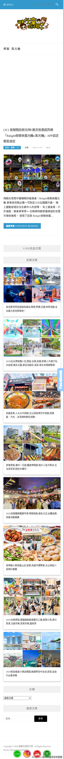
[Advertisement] (32, 95)
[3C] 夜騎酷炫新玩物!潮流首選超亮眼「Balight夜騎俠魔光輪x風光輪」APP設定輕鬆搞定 (31, 135)
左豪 (27, 147)
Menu (9, 4)
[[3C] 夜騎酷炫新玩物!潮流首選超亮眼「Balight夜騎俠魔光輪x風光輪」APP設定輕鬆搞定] (32, 173)
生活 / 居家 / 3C (12, 147)
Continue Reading (26, 226)
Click (60, 379)
